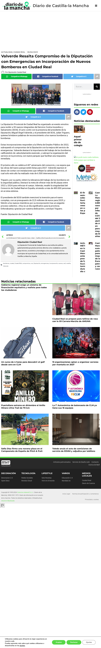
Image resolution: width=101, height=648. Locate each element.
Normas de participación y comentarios (85, 494)
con (32, 263)
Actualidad (6, 52)
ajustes (22, 646)
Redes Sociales (27, 478)
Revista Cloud (26, 481)
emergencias (45, 263)
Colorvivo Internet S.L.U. (25, 492)
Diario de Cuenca (88, 483)
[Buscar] (97, 87)
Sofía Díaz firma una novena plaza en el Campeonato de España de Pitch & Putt (21, 449)
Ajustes (89, 642)
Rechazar (74, 642)
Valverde (5, 266)
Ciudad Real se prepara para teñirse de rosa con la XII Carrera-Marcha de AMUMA (75, 320)
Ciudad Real (19, 52)
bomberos (6, 263)
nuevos (60, 263)
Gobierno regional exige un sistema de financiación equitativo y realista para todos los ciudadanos (24, 287)
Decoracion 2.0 (7, 478)
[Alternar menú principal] (96, 5)
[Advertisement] (50, 30)
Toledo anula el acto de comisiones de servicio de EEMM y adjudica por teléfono (73, 449)
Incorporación (53, 263)
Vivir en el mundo (48, 481)
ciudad (12, 263)
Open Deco (5, 481)
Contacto (95, 462)
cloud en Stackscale (7, 501)
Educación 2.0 (67, 478)
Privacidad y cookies (92, 499)
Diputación (37, 263)
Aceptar (59, 642)
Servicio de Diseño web (81, 462)
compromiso (26, 263)
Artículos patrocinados (62, 462)
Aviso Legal (66, 494)
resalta (68, 263)
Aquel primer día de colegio (78, 141)
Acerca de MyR (94, 465)
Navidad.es (66, 481)
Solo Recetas (46, 478)
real (64, 263)
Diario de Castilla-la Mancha (61, 5)
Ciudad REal (18, 263)
